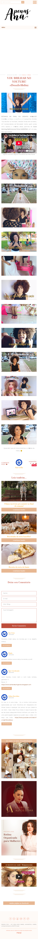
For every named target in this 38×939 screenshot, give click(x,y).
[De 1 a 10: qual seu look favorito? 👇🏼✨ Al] (19, 772)
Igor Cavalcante (13, 671)
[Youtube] (17, 918)
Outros (24, 74)
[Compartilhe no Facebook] (30, 463)
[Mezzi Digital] (19, 933)
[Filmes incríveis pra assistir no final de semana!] (19, 491)
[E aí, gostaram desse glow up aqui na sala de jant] (7, 772)
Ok (23, 2)
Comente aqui (5, 463)
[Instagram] (14, 918)
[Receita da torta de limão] (19, 554)
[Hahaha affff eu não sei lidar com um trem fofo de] (31, 760)
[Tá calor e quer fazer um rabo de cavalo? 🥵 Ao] (19, 760)
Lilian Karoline (13, 696)
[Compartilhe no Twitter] (33, 463)
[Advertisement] (19, 49)
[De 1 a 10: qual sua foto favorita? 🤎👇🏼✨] (19, 748)
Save (34, 465)
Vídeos (29, 74)
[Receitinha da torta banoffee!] (19, 524)
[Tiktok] (28, 918)
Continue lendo (19, 509)
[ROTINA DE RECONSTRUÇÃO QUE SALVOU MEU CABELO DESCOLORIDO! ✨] (19, 877)
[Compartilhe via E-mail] (36, 463)
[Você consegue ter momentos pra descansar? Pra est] (31, 748)
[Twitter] (21, 918)
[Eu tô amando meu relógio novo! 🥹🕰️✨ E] (31, 772)
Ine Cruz (11, 633)
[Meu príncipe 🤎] (7, 760)
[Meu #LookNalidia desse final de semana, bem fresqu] (7, 748)
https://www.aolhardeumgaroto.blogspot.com (16, 684)
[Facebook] (10, 918)
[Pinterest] (24, 918)
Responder (6, 645)
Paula (10, 653)
